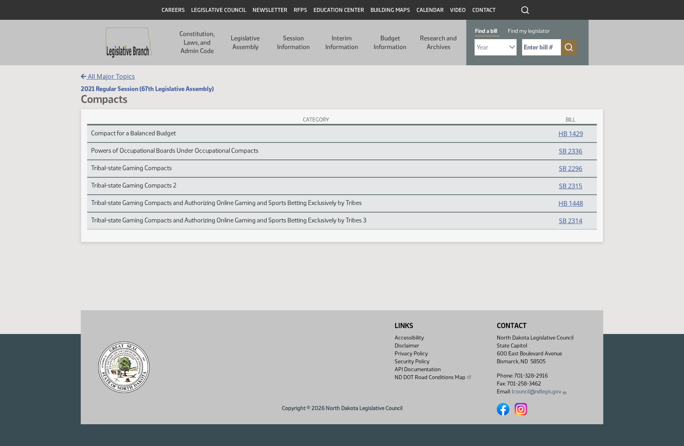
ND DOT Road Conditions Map (430, 377)
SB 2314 (570, 220)
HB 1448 (571, 203)
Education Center (339, 10)
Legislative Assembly (245, 42)
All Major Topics (110, 76)
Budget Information (390, 42)
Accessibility (409, 337)
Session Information (293, 42)
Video (458, 10)
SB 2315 (570, 186)
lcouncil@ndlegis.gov (536, 391)
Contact (484, 10)
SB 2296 (570, 168)
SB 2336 (570, 151)
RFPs (300, 10)
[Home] (128, 43)
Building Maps (390, 10)
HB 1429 (571, 133)
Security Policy (412, 361)
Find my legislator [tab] (529, 31)
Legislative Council (218, 10)
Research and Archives (438, 42)
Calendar (430, 10)
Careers (173, 10)
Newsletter (270, 10)
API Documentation (418, 369)
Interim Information (341, 42)
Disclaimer (407, 345)
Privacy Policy (411, 353)
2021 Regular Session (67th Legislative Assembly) (147, 89)
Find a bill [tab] (486, 31)
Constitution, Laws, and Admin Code (197, 42)
